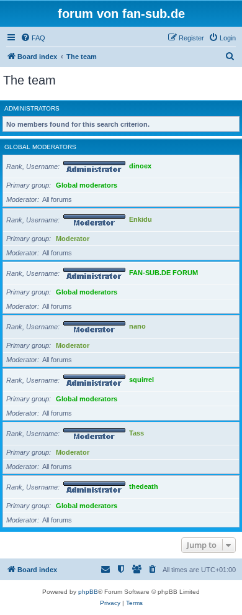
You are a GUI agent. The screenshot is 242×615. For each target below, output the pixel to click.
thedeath (143, 487)
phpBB (88, 591)
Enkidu (140, 220)
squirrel (141, 380)
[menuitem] (32, 37)
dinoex (140, 166)
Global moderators (40, 147)
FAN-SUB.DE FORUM (163, 273)
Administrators (32, 108)
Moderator (72, 238)
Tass (136, 433)
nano (137, 326)
